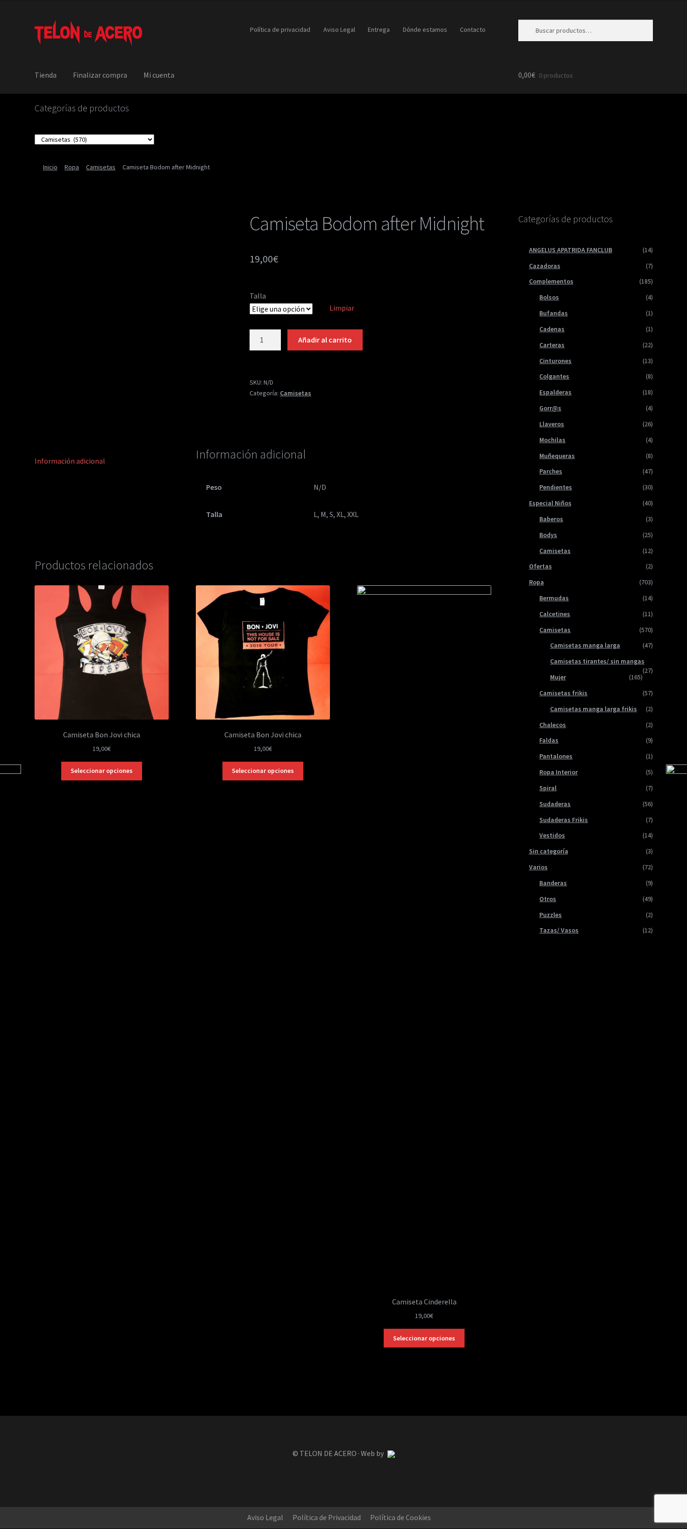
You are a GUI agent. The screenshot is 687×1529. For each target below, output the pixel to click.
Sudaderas (555, 804)
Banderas (553, 883)
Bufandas (553, 313)
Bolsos (549, 297)
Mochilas (552, 440)
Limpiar (341, 308)
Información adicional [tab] (70, 461)
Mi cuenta (158, 75)
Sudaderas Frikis (563, 819)
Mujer (558, 677)
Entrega (379, 29)
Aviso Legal (339, 29)
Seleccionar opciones (102, 770)
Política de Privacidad (327, 1517)
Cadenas (552, 329)
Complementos (551, 281)
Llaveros (551, 424)
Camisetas (100, 167)
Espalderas (555, 392)
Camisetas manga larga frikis (593, 709)
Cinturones (555, 361)
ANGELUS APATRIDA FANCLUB (570, 250)
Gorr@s (550, 408)
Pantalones (555, 756)
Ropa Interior (558, 772)
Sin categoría (548, 851)
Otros (547, 899)
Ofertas (540, 566)
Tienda (46, 75)
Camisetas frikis (563, 693)
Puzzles (550, 914)
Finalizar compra (100, 75)
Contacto (473, 29)
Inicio (50, 167)
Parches (550, 471)
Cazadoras (544, 266)
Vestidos (552, 835)
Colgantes (554, 376)
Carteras (552, 345)
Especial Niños (550, 503)
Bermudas (554, 598)
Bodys (548, 535)
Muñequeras (557, 455)
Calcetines (554, 614)
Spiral (548, 788)
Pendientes (555, 487)
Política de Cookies (400, 1517)
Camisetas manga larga (585, 645)
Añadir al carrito (325, 339)
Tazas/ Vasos (559, 930)
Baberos (551, 519)
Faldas (548, 740)
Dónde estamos (425, 29)
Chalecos (552, 725)
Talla (258, 295)
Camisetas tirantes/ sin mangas (597, 661)
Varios (538, 867)
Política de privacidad (280, 29)
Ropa (71, 167)
